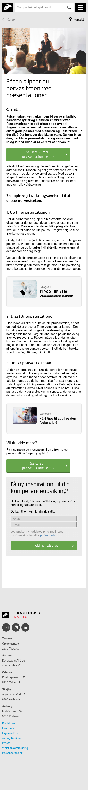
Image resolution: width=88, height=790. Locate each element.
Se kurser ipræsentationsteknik (38, 466)
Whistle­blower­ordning (15, 748)
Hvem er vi (8, 728)
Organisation (10, 733)
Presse (6, 743)
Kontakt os (8, 723)
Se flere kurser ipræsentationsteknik (38, 155)
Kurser (11, 19)
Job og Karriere (11, 738)
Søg (69, 7)
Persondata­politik (12, 753)
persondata (48, 535)
